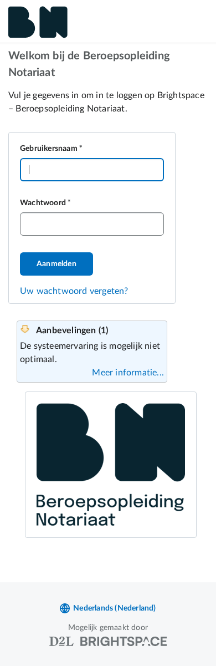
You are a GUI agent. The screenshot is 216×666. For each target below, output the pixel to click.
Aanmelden (56, 264)
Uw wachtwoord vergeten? (74, 291)
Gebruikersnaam (49, 148)
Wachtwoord (43, 203)
